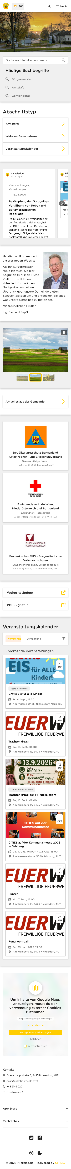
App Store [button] (10, 1108)
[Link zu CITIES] (31, 1138)
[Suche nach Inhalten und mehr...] (63, 60)
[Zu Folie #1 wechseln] (22, 377)
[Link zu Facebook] (40, 1138)
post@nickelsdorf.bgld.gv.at (22, 1081)
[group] (35, 203)
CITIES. (60, 1163)
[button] (55, 270)
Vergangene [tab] (34, 638)
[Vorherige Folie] (7, 350)
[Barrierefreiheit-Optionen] (31, 1153)
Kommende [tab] (14, 638)
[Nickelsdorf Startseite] (6, 6)
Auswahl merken (37, 1046)
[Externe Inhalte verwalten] (40, 1153)
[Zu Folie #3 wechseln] (48, 377)
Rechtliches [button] (11, 1121)
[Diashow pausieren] (64, 332)
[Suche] (49, 6)
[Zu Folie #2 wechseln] (35, 377)
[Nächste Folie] (62, 203)
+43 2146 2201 (15, 1086)
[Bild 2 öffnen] (35, 350)
